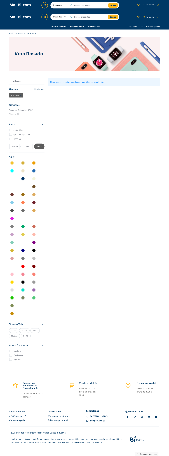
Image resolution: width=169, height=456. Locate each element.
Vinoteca (20, 33)
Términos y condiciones (59, 416)
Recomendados (77, 26)
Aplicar (39, 146)
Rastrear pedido (153, 26)
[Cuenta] (158, 17)
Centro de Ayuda (136, 26)
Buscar (113, 17)
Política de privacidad (58, 420)
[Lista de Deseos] (138, 17)
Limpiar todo (39, 89)
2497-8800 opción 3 (98, 416)
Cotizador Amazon (58, 26)
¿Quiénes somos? (17, 416)
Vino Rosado (15, 95)
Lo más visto (94, 26)
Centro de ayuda (17, 420)
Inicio (11, 33)
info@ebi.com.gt (97, 420)
